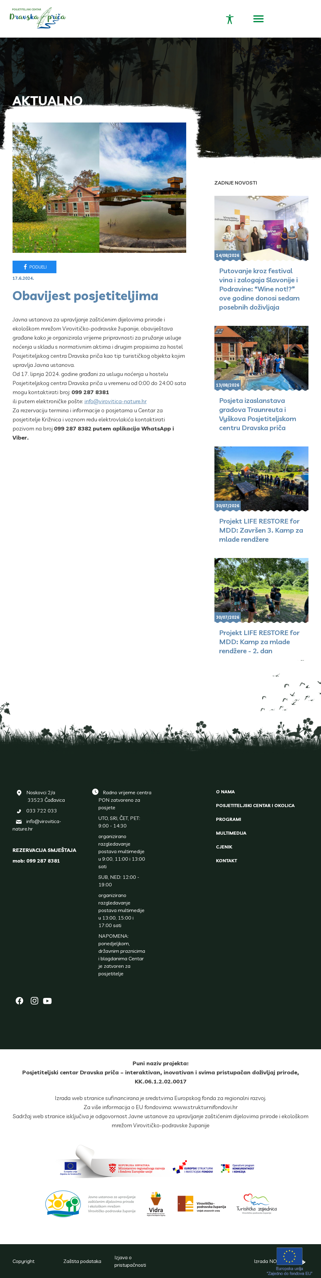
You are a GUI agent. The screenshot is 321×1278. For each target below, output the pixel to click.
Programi (228, 819)
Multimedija (231, 833)
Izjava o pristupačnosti (130, 1261)
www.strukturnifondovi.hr (205, 1107)
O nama (225, 792)
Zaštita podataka (82, 1261)
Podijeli (38, 267)
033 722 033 (41, 810)
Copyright (23, 1261)
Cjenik (224, 847)
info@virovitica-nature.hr (115, 401)
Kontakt (226, 860)
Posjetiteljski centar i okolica (255, 805)
